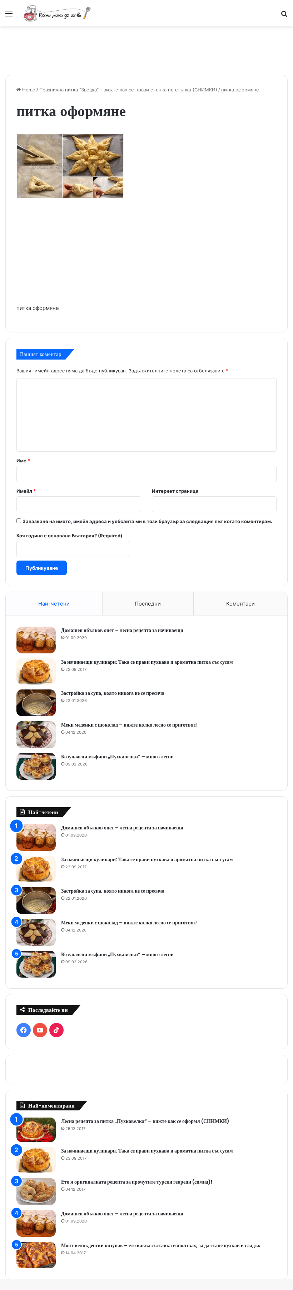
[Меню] (9, 16)
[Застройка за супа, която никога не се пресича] (36, 702)
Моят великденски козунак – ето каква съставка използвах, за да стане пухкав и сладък (160, 1245)
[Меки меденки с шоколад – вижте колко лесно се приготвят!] (36, 734)
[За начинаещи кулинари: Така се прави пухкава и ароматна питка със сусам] (36, 671)
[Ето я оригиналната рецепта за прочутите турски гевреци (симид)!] (36, 1191)
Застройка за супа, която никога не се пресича (112, 693)
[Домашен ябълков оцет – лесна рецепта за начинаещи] (36, 640)
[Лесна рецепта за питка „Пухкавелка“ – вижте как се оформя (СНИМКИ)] (36, 1130)
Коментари (240, 603)
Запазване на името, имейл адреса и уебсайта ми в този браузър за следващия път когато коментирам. (147, 521)
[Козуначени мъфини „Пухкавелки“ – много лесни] (36, 766)
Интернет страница (175, 491)
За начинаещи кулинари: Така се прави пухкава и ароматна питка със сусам (147, 662)
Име (23, 460)
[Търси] (284, 16)
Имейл (26, 491)
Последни (148, 603)
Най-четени (54, 603)
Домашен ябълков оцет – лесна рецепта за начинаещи (122, 630)
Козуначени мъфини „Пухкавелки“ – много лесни (117, 756)
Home (28, 89)
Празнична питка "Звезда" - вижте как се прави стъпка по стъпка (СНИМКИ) (128, 89)
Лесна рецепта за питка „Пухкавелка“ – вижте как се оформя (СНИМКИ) (145, 1121)
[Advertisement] (146, 50)
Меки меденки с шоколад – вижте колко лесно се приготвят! (129, 724)
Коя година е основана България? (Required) (69, 535)
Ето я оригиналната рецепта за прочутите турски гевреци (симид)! (136, 1181)
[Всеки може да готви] (57, 13)
